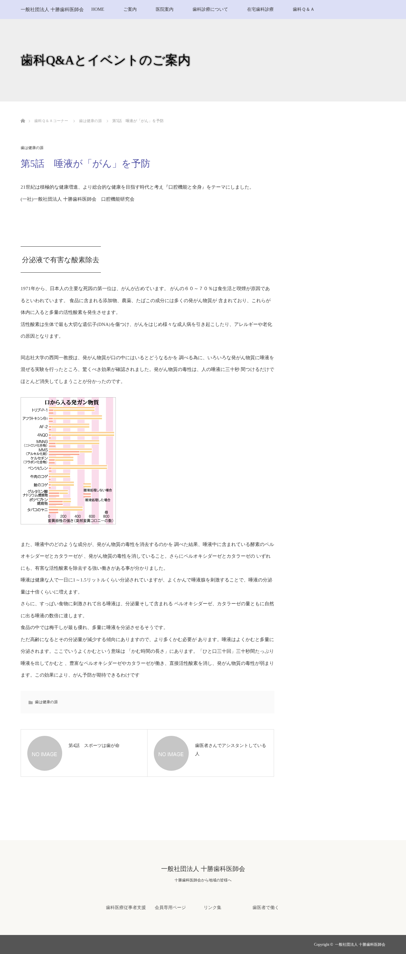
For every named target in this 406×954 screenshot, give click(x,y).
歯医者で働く (265, 907)
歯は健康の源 (32, 148)
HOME (97, 9)
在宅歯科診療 (260, 9)
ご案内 (130, 9)
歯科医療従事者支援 (126, 907)
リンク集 (212, 907)
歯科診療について (210, 9)
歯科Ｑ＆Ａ (304, 9)
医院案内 (165, 9)
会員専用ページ (170, 907)
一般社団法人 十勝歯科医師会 (52, 9)
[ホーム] (23, 113)
